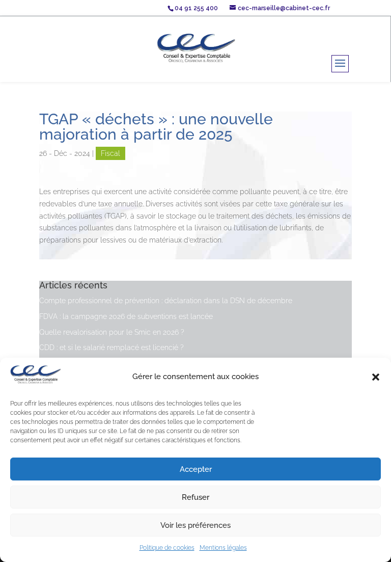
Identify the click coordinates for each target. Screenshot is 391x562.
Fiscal (110, 153)
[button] (376, 377)
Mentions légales (223, 547)
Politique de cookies (166, 547)
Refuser (195, 497)
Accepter (196, 469)
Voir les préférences (195, 525)
